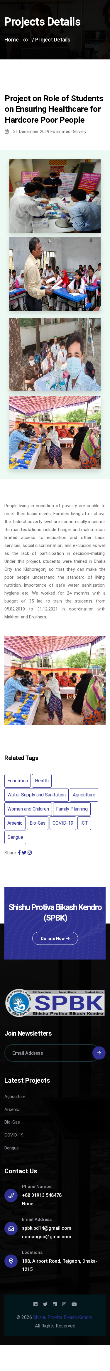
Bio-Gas (37, 823)
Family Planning (72, 809)
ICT (84, 823)
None (27, 1204)
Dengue (15, 837)
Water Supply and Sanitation (36, 795)
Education (17, 780)
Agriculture (84, 795)
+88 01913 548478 (42, 1195)
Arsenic (15, 823)
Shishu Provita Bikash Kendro (63, 1317)
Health (42, 780)
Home (11, 39)
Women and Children (28, 809)
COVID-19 (63, 823)
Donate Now (53, 938)
